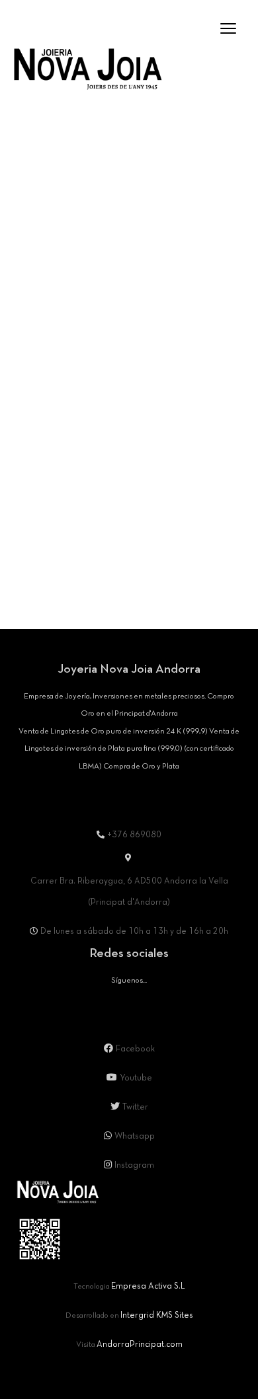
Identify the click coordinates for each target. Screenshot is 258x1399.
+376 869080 (134, 835)
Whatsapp (134, 1137)
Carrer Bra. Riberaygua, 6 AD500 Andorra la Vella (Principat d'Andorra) (129, 892)
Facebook (135, 1049)
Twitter (135, 1108)
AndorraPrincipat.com (140, 1345)
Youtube (136, 1078)
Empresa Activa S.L (148, 1287)
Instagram (134, 1166)
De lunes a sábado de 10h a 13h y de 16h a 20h (134, 932)
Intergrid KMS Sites (156, 1316)
